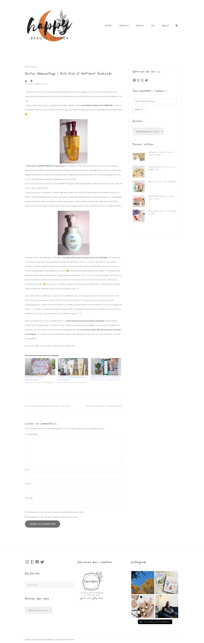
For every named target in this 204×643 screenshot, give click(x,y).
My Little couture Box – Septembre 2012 (104, 406)
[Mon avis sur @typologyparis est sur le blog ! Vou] (142, 606)
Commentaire (32, 434)
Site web (29, 498)
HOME (108, 25)
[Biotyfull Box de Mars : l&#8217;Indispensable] (40, 366)
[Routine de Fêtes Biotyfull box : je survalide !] (73, 366)
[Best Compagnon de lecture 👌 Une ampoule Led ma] (166, 606)
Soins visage (30, 66)
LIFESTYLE (124, 25)
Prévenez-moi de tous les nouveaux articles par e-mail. (52, 517)
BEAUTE (140, 25)
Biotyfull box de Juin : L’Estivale (105, 377)
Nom (28, 469)
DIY (152, 25)
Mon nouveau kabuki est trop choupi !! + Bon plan (47, 406)
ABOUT (165, 25)
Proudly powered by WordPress (39, 640)
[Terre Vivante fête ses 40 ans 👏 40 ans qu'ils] (166, 582)
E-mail (28, 483)
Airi (62, 640)
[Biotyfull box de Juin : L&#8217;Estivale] (106, 366)
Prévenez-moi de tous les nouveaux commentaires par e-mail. (55, 512)
